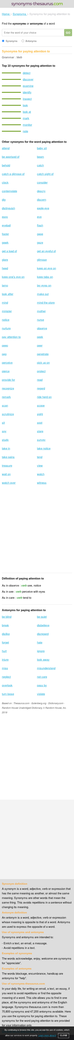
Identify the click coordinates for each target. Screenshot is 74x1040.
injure (5, 659)
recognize (8, 388)
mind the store (46, 302)
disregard (43, 634)
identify (27, 92)
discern (41, 199)
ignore (41, 651)
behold (6, 165)
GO (68, 32)
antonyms (36, 23)
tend (39, 457)
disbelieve (43, 625)
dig (4, 199)
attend (5, 148)
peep (5, 345)
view (40, 465)
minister (7, 311)
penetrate (43, 354)
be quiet (42, 617)
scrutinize (8, 414)
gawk (5, 242)
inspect (27, 99)
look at (27, 112)
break (5, 625)
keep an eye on (46, 268)
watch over (9, 483)
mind (5, 302)
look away (43, 659)
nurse (40, 320)
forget (5, 642)
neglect (6, 677)
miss (5, 668)
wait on (6, 474)
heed (5, 268)
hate (39, 642)
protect (41, 371)
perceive (7, 362)
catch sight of (45, 174)
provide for (8, 380)
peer (40, 345)
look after (7, 294)
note (25, 131)
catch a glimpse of (13, 174)
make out (43, 294)
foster (5, 234)
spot (39, 422)
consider (42, 182)
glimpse (42, 260)
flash (40, 225)
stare (40, 431)
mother (41, 311)
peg (4, 354)
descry (41, 191)
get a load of (9, 251)
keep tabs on (45, 277)
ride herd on (44, 397)
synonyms (19, 23)
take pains (8, 457)
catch (40, 165)
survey (41, 440)
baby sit (42, 148)
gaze (40, 242)
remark (6, 397)
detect (26, 73)
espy (5, 217)
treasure (7, 465)
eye (39, 217)
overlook (7, 685)
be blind (6, 617)
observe (42, 328)
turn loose (8, 694)
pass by (42, 685)
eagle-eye (43, 208)
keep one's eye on (13, 277)
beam (40, 157)
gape (40, 234)
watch (40, 474)
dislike (6, 634)
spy (4, 431)
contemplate (9, 191)
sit (3, 422)
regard (41, 388)
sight (40, 414)
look (25, 105)
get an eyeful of (46, 251)
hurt (4, 651)
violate (41, 694)
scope (41, 405)
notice (5, 320)
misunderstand (46, 668)
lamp (5, 285)
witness (41, 483)
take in (6, 448)
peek (40, 337)
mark (26, 118)
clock (5, 182)
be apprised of (10, 157)
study (5, 440)
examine (28, 86)
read (40, 380)
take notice (43, 448)
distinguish (8, 208)
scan (5, 405)
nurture (6, 328)
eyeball (6, 225)
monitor (27, 125)
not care (42, 677)
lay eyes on (44, 285)
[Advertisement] (37, 531)
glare (5, 260)
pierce (5, 371)
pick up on (43, 362)
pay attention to (11, 337)
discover (28, 79)
